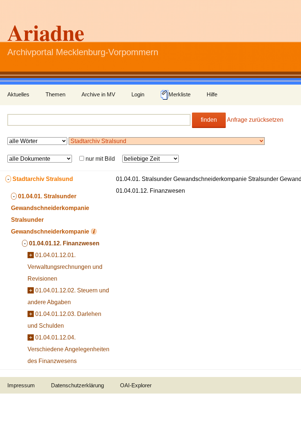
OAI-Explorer (136, 385)
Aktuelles (18, 94)
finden (209, 120)
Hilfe (212, 94)
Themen (55, 94)
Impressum (21, 385)
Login (137, 94)
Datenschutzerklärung (77, 385)
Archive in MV (98, 94)
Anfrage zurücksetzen (255, 120)
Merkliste (179, 94)
